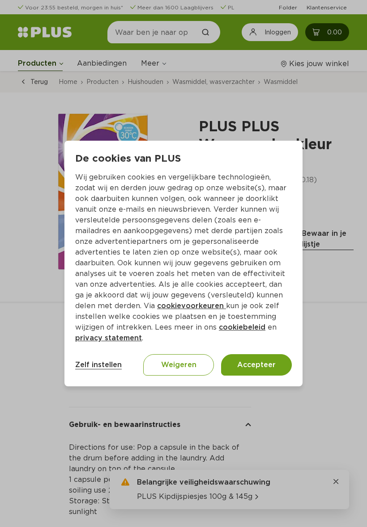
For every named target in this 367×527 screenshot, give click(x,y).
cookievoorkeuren (191, 305)
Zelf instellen (98, 364)
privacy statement (108, 338)
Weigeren (178, 364)
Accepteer (256, 364)
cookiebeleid (242, 327)
